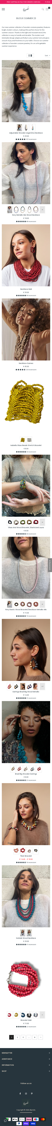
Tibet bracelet (26, 856)
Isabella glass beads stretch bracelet (26, 445)
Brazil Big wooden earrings (26, 774)
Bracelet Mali (26, 1020)
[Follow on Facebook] (20, 1093)
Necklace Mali (26, 289)
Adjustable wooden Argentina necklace (26, 133)
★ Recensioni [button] (50, 565)
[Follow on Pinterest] (32, 1093)
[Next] (40, 1037)
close (48, 2)
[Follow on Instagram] (26, 1093)
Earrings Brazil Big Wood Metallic (26, 692)
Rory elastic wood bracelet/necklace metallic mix (26, 609)
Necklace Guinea (26, 363)
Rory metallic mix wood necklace (26, 215)
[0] (47, 9)
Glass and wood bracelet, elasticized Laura (26, 527)
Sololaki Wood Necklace (26, 938)
